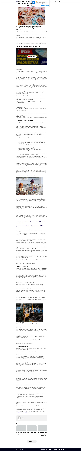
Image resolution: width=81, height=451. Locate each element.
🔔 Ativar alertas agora (45, 5)
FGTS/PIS (51, 1)
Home (23, 1)
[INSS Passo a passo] (18, 1)
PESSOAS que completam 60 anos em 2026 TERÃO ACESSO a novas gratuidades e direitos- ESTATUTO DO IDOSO (42, 428)
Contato (58, 1)
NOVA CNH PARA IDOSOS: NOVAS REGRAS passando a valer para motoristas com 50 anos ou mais (21, 428)
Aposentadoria (27, 1)
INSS (55, 1)
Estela (23, 418)
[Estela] (19, 419)
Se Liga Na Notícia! (54, 449)
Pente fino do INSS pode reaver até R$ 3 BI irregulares (30, 226)
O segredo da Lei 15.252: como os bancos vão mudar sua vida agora (32, 428)
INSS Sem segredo (48, 449)
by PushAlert (34, 6)
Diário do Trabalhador (61, 449)
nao (38, 5)
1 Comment (32, 441)
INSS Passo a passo (42, 449)
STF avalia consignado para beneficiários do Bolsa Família (30, 222)
